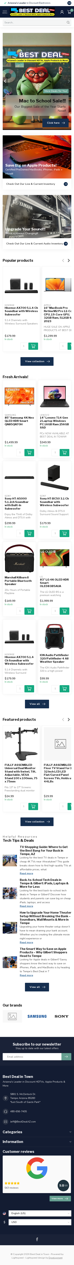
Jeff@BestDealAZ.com (23, 1121)
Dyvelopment (56, 1257)
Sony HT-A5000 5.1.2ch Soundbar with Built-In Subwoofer (17, 503)
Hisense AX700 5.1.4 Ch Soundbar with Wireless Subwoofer (21, 311)
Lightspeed (18, 1257)
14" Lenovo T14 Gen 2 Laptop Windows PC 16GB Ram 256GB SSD (54, 422)
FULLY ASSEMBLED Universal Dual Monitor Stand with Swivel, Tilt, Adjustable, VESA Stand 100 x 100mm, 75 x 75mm (21, 773)
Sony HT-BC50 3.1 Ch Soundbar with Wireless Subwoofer (54, 502)
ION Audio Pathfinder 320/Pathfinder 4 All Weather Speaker (54, 658)
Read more (26, 873)
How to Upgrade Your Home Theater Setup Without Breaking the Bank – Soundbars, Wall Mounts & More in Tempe (45, 918)
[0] (69, 11)
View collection (34, 361)
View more (57, 1198)
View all (35, 704)
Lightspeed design (35, 1257)
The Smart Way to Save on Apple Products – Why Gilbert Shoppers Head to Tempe (43, 952)
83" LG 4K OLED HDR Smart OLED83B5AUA (54, 583)
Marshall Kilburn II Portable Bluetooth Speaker (18, 581)
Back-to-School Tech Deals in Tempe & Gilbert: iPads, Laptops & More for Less (44, 883)
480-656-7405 (18, 1111)
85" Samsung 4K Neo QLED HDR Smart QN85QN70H (19, 421)
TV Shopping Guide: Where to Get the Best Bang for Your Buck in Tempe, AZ (44, 850)
